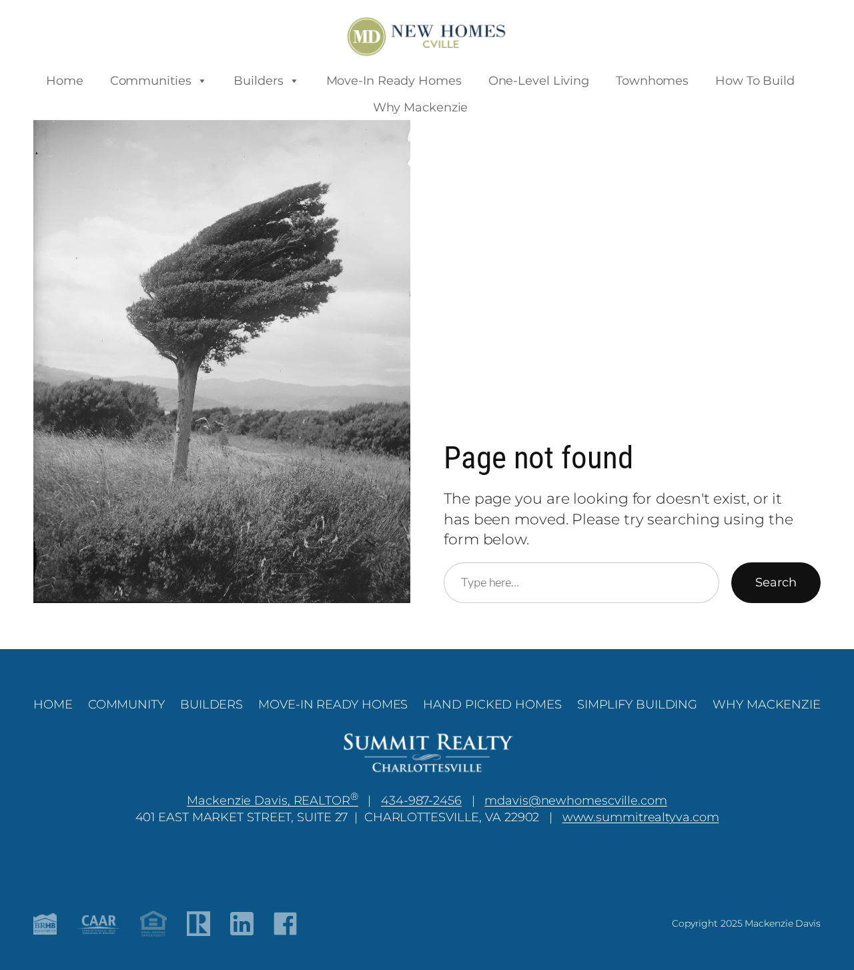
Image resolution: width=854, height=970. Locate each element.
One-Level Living (538, 80)
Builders (258, 80)
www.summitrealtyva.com (640, 817)
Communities (150, 80)
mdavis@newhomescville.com (575, 800)
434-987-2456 (421, 800)
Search (776, 582)
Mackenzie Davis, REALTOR (272, 800)
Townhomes (652, 80)
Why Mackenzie (420, 107)
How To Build (755, 80)
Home (64, 80)
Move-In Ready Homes (394, 80)
